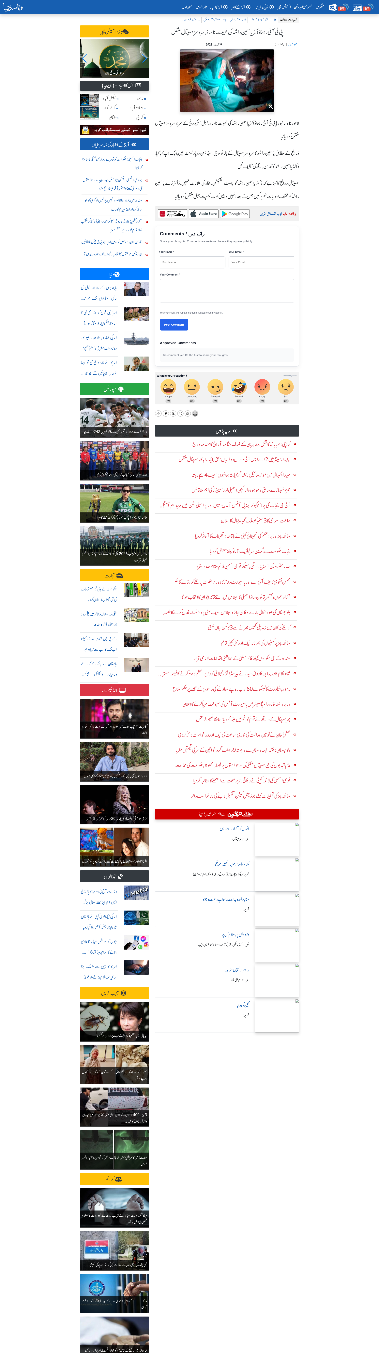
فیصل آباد (109, 98)
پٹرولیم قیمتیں (191, 19)
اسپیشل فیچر (284, 7)
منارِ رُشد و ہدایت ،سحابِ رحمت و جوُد (226, 899)
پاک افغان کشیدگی (215, 19)
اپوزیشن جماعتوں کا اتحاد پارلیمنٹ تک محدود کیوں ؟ (112, 253)
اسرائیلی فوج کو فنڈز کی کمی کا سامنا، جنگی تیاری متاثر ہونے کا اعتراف (99, 323)
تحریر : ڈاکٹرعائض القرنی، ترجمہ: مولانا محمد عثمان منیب (223, 945)
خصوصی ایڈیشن (303, 7)
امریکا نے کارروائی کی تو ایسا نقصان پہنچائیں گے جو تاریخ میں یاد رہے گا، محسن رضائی (99, 373)
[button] (84, 58)
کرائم (110, 1180)
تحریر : (246, 909)
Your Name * (166, 251)
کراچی (139, 117)
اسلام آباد (136, 108)
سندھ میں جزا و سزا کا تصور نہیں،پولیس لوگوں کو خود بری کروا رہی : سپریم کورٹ (112, 205)
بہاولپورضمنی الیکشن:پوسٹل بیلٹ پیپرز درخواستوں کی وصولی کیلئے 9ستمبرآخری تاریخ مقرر (112, 184)
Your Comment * (170, 274)
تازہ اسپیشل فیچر (111, 32)
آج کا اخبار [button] (216, 7)
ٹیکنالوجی (110, 877)
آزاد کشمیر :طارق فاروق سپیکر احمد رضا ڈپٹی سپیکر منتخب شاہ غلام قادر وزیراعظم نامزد (111, 225)
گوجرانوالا (109, 108)
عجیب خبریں (110, 993)
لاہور (139, 98)
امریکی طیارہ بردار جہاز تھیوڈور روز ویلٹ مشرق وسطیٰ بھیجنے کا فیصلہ (99, 348)
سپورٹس (110, 389)
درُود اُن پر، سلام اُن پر (235, 934)
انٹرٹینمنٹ (109, 691)
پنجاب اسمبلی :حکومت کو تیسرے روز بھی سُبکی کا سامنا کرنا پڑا (112, 163)
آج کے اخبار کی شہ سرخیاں (111, 145)
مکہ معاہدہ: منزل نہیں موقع (232, 864)
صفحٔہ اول (188, 6)
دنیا (111, 275)
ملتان (112, 117)
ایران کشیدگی (238, 19)
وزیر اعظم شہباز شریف (263, 19)
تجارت (109, 576)
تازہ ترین (201, 7)
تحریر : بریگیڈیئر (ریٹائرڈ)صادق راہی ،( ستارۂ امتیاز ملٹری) (221, 874)
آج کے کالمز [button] (238, 7)
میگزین (320, 7)
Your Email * (236, 251)
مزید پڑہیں (223, 431)
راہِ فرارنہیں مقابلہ (237, 970)
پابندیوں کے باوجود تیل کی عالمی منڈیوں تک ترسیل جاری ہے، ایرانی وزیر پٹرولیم (99, 298)
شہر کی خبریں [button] (261, 7)
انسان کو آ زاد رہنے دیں (234, 829)
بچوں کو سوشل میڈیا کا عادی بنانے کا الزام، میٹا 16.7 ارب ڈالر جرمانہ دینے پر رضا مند (99, 952)
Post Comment (174, 324)
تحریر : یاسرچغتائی (240, 839)
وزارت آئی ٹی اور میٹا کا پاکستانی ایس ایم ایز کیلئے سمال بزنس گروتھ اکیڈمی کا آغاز (99, 902)
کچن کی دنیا (242, 1005)
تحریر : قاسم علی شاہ (240, 980)
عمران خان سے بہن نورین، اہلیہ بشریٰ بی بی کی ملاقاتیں (111, 241)
